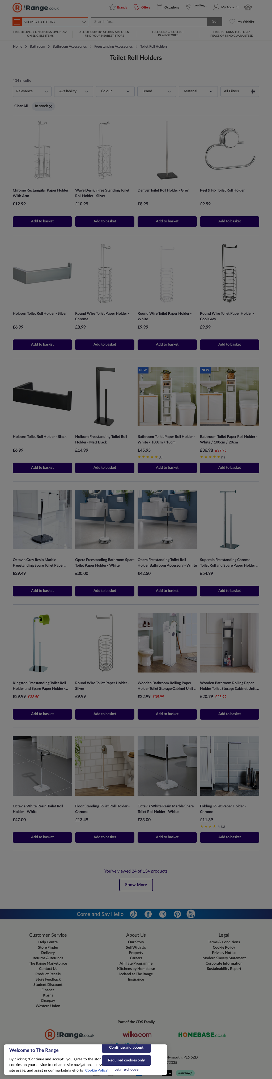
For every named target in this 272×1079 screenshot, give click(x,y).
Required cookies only (126, 1060)
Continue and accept (126, 1047)
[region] (85, 1059)
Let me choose (126, 1070)
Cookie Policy (96, 1070)
